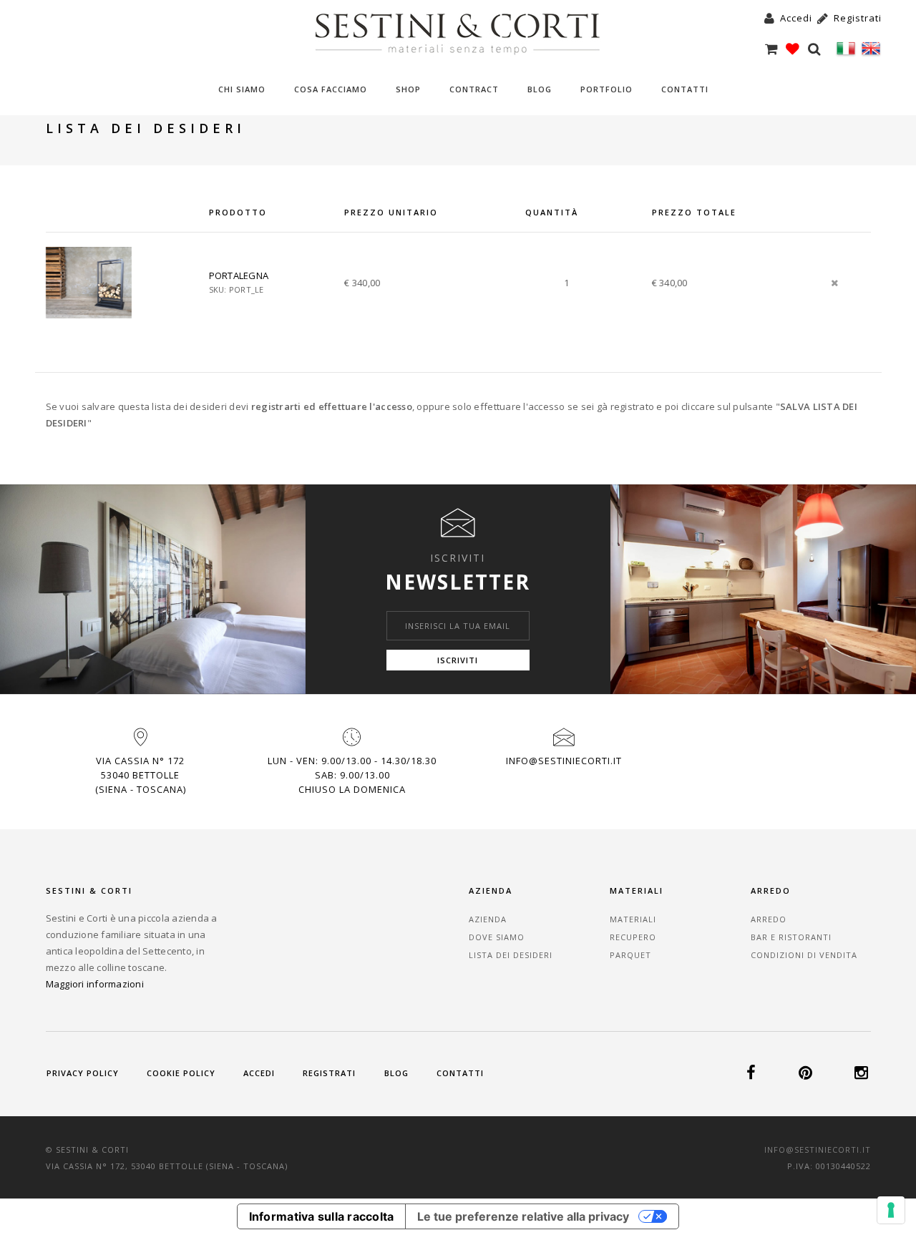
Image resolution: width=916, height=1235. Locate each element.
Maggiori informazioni (95, 983)
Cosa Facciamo (330, 89)
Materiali (633, 919)
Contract (474, 89)
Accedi (259, 1073)
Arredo (768, 919)
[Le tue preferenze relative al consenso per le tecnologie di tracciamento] (891, 1210)
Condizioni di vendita (804, 955)
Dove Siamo (497, 937)
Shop (408, 89)
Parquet (630, 955)
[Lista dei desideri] (795, 48)
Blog (539, 89)
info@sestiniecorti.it (564, 760)
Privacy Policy (83, 1073)
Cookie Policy (181, 1073)
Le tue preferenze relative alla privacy (523, 1216)
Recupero (633, 937)
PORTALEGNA (239, 275)
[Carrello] (773, 48)
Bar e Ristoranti (791, 937)
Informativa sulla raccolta (321, 1216)
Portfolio (606, 89)
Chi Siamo (241, 89)
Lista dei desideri (510, 955)
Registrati (329, 1073)
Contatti (684, 89)
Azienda (488, 919)
